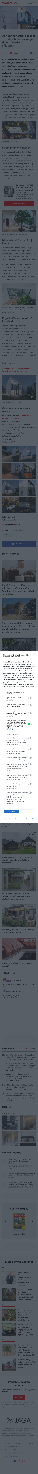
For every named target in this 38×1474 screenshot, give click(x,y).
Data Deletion (7, 819)
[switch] (30, 698)
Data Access (19, 819)
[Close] (34, 655)
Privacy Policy (31, 819)
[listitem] (19, 693)
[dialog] (19, 737)
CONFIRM (12, 811)
